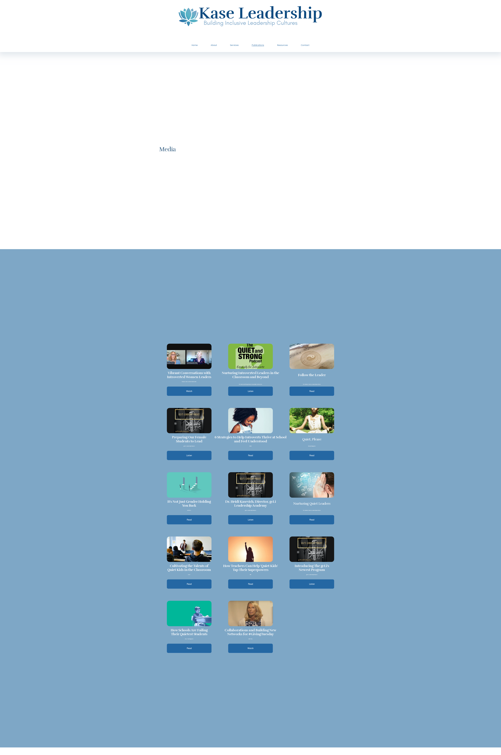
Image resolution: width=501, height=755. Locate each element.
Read (189, 520)
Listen (250, 520)
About (214, 45)
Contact (305, 45)
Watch (189, 391)
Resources (282, 45)
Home (195, 45)
